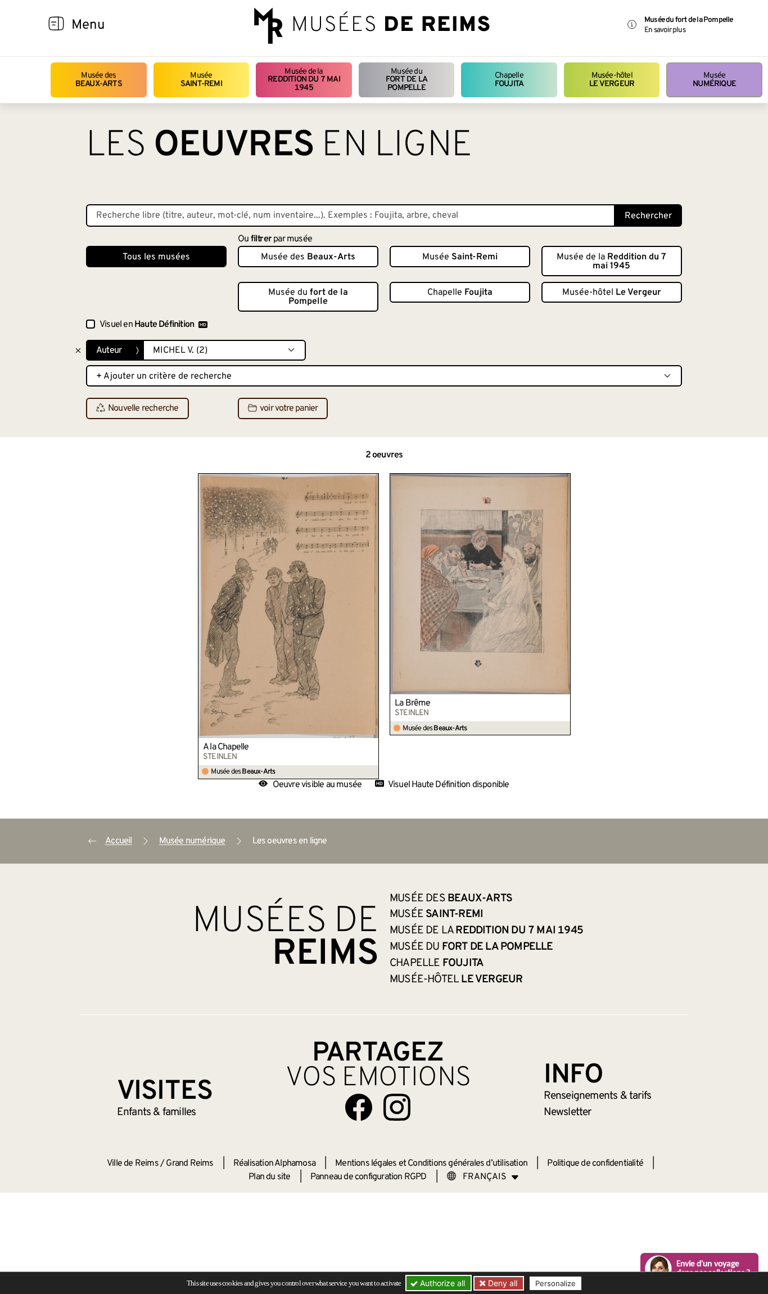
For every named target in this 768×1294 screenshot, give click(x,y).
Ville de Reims (133, 1163)
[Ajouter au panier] (370, 481)
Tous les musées (156, 257)
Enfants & (156, 1112)
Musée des (98, 79)
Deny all (501, 1283)
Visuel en (147, 324)
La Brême (413, 703)
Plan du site (269, 1177)
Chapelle (509, 79)
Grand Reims (189, 1163)
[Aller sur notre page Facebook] (358, 1107)
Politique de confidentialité (595, 1163)
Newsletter (567, 1112)
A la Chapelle (226, 747)
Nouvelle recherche (143, 409)
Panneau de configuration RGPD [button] (368, 1177)
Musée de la (304, 79)
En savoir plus (664, 30)
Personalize (555, 1283)
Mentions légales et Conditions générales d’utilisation (431, 1163)
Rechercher (648, 216)
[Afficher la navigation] (56, 25)
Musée (201, 79)
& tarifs (598, 1096)
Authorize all (441, 1283)
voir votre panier (289, 409)
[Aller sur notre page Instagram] (396, 1107)
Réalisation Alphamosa (274, 1163)
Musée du (406, 79)
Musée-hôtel (611, 79)
